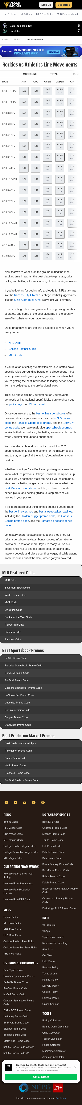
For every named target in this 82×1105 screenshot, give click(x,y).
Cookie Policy (50, 991)
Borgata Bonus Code (16, 717)
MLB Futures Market (67, 14)
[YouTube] (25, 802)
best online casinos (21, 511)
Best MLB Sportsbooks (18, 587)
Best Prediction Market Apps (20, 743)
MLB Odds (26, 14)
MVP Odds (11, 602)
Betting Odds (10, 821)
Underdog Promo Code (17, 702)
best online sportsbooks (51, 413)
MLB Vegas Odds (13, 840)
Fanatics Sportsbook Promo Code (23, 665)
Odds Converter (51, 1032)
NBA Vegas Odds (13, 834)
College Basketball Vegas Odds (20, 852)
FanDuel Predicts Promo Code (21, 780)
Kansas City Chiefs (26, 295)
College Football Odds (22, 348)
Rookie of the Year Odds (18, 617)
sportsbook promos (59, 427)
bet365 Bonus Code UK (16, 1053)
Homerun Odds (13, 632)
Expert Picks (10, 917)
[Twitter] (16, 802)
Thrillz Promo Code (53, 840)
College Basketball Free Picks (20, 947)
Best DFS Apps (50, 821)
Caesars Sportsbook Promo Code (23, 687)
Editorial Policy (50, 997)
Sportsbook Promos (53, 937)
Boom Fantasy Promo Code (57, 864)
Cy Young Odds (13, 609)
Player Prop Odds (14, 624)
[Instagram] (43, 802)
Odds (5, 39)
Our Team (47, 955)
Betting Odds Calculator (55, 1026)
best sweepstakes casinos (55, 511)
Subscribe (64, 4)
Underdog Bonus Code (15, 1016)
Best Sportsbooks (13, 970)
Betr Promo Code (51, 858)
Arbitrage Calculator (53, 1057)
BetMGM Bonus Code (17, 673)
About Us (47, 949)
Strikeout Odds (13, 639)
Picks (17, 39)
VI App (46, 931)
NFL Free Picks (12, 923)
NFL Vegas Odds (12, 827)
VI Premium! (37, 404)
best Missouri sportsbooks (21, 488)
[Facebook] (7, 802)
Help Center (48, 961)
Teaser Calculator (52, 1038)
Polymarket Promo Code (18, 750)
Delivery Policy (50, 985)
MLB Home (10, 14)
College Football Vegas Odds (19, 846)
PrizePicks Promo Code (55, 870)
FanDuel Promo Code (16, 680)
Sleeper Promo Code (14, 1028)
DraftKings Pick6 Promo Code (59, 908)
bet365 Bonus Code (16, 658)
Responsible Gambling (54, 943)
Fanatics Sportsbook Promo (18, 976)
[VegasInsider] (41, 795)
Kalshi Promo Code (15, 758)
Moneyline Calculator (53, 1051)
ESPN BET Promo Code (17, 1010)
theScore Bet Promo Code (19, 695)
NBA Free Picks (12, 929)
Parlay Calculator (51, 1020)
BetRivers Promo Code (17, 710)
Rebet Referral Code (53, 876)
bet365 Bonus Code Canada (18, 1047)
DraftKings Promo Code (18, 724)
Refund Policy (50, 979)
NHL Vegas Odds (13, 858)
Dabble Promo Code (53, 852)
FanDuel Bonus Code (15, 988)
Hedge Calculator (51, 1044)
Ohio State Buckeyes (27, 299)
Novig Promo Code (15, 765)
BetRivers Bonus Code (16, 1022)
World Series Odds (15, 595)
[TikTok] (34, 802)
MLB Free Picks (12, 935)
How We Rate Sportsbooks (18, 883)
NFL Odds (15, 342)
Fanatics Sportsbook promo (34, 422)
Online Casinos (50, 1004)
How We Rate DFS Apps (17, 899)
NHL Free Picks (12, 953)
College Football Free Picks (18, 941)
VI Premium (48, 925)
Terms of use (49, 973)
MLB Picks (44, 14)
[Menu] (77, 5)
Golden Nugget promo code (38, 516)
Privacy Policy (50, 967)
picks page (16, 404)
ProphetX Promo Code (17, 773)
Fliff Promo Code (51, 846)
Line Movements (34, 39)
